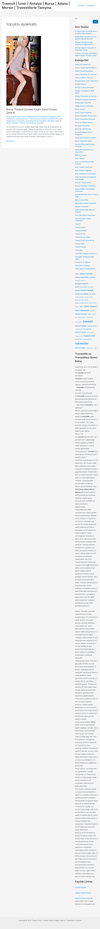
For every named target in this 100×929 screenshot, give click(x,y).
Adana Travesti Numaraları (84, 71)
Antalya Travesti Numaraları (84, 87)
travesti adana (81, 326)
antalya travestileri (81, 287)
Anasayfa (81, 5)
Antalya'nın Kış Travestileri (84, 106)
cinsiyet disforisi (89, 297)
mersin (92, 310)
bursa (77, 290)
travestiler (82, 343)
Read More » (10, 141)
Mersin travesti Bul (81, 200)
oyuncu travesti (82, 317)
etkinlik (86, 300)
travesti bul (87, 329)
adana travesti (86, 274)
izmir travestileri (82, 310)
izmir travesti (90, 306)
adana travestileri (82, 277)
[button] (96, 5)
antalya (92, 277)
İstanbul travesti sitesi (82, 898)
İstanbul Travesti (81, 155)
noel (76, 317)
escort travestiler (79, 300)
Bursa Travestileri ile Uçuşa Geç (45, 117)
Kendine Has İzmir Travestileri (85, 186)
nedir (89, 314)
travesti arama (78, 329)
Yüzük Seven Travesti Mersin (85, 269)
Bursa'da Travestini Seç (83, 129)
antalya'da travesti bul (80, 280)
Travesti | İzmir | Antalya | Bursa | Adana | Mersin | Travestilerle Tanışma (36, 5)
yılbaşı (95, 348)
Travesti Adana (80, 227)
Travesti (22, 123)
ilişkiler (77, 306)
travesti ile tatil (79, 336)
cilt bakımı (92, 294)
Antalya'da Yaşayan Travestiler (85, 99)
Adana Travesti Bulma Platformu (86, 68)
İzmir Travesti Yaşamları (83, 170)
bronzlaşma (90, 287)
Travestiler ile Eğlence (83, 262)
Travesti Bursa (31, 123)
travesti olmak (80, 348)
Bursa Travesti (11, 117)
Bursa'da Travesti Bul (48, 119)
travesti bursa (80, 332)
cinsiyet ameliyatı (79, 297)
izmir (81, 306)
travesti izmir (89, 336)
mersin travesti (81, 314)
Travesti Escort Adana (82, 237)
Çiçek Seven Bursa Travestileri (36, 121)
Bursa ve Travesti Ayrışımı (31, 119)
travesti (88, 321)
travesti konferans (87, 339)
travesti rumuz (89, 348)
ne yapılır (94, 314)
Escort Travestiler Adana (83, 141)
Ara (76, 18)
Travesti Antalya (80, 231)
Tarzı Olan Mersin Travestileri (85, 215)
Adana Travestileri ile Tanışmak (86, 74)
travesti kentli (78, 339)
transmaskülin (78, 322)
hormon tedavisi (93, 303)
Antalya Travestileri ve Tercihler (86, 96)
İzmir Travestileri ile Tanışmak (85, 174)
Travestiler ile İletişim (82, 265)
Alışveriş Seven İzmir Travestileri (86, 81)
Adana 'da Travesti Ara (82, 64)
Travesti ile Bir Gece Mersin (84, 240)
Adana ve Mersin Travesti (84, 78)
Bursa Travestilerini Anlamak (85, 119)
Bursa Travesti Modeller (25, 117)
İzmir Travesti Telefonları (83, 167)
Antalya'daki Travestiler (83, 103)
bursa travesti (86, 290)
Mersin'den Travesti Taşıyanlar (85, 203)
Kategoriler (91, 5)
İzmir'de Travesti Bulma (83, 182)
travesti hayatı (90, 332)
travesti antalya (92, 326)
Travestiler (40, 123)
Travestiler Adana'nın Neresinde (86, 253)
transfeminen (90, 317)
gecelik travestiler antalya (81, 303)
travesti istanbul (80, 887)
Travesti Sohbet (80, 247)
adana (77, 274)
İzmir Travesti (79, 158)
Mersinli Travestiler (81, 206)
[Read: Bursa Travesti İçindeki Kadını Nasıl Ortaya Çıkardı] (23, 71)
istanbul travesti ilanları (83, 893)
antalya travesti (81, 284)
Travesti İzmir (79, 244)
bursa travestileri (81, 294)
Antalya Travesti (80, 84)
